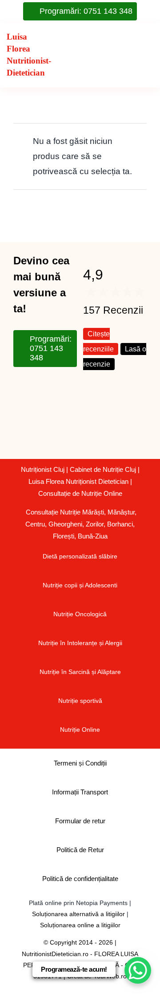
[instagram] (39, 387)
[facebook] (19, 387)
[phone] (39, 435)
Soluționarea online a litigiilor (80, 925)
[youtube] (60, 387)
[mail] (19, 435)
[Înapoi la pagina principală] (22, 55)
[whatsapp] (60, 411)
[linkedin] (19, 411)
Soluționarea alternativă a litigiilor (78, 913)
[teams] (39, 411)
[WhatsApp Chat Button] (137, 970)
